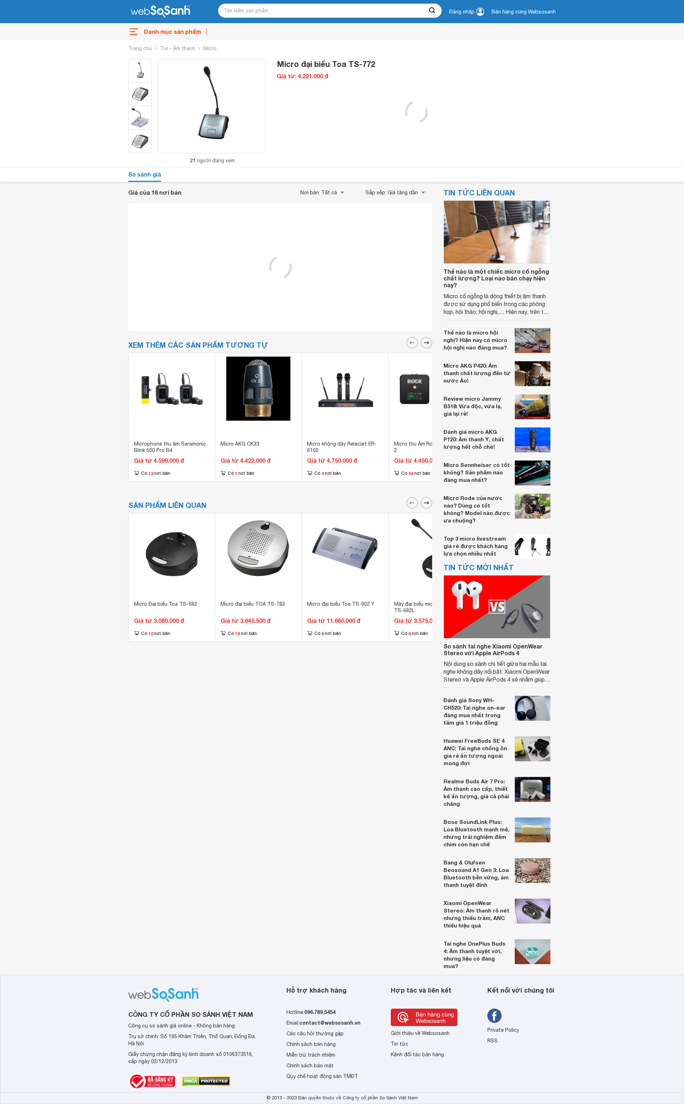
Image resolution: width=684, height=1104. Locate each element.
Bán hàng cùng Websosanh (524, 12)
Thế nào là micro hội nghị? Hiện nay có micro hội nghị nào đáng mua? (475, 340)
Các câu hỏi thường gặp (315, 1033)
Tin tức (399, 1044)
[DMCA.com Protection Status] (206, 1081)
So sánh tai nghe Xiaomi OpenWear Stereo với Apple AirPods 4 (493, 649)
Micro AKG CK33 (240, 444)
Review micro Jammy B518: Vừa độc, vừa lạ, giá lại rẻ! (473, 406)
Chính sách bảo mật (309, 1065)
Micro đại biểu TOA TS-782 (253, 604)
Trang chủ (140, 48)
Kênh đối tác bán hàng (417, 1054)
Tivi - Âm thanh (177, 48)
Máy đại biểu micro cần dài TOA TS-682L (431, 607)
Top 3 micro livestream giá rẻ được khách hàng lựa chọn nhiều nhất (476, 546)
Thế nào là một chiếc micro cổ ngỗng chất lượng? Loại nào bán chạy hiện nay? (496, 278)
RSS (492, 1040)
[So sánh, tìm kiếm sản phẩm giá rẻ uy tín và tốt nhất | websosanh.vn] (160, 12)
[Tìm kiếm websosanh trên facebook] (494, 1016)
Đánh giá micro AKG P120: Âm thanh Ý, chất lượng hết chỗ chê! (474, 439)
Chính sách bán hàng (311, 1044)
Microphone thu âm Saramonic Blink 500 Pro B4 (170, 447)
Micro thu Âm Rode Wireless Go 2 (431, 447)
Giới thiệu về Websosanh (420, 1033)
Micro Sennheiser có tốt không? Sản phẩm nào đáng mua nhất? (477, 472)
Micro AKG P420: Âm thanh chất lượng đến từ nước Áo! (477, 373)
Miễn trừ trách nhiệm (310, 1055)
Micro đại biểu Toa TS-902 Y (340, 604)
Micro (210, 48)
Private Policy (503, 1030)
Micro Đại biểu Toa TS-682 (165, 604)
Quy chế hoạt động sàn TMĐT (322, 1076)
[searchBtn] (432, 10)
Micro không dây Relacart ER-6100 (342, 447)
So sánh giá (144, 174)
